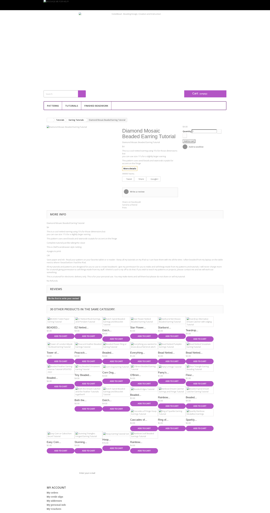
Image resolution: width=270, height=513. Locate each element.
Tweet (129, 179)
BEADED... (53, 327)
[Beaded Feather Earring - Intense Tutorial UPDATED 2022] (61, 369)
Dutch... (107, 330)
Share (141, 179)
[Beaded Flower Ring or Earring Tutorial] (116, 345)
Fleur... (190, 375)
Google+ (154, 179)
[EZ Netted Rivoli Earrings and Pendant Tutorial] (88, 320)
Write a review (137, 191)
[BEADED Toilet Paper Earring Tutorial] (61, 320)
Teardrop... (192, 330)
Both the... (81, 400)
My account (56, 487)
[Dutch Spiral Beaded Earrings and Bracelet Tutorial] (116, 322)
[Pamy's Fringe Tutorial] (172, 366)
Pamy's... (163, 372)
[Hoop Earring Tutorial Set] (116, 433)
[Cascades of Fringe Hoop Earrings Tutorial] (144, 412)
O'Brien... (135, 375)
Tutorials (71, 105)
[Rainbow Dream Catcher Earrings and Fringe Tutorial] (172, 390)
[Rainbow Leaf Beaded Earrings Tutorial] (144, 435)
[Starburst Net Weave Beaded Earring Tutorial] (172, 320)
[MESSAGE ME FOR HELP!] (135, 5)
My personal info (56, 504)
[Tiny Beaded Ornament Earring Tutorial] (88, 368)
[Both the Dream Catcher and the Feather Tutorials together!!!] (88, 391)
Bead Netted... (166, 352)
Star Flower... (138, 327)
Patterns (53, 105)
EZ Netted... (82, 327)
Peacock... (81, 352)
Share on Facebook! (131, 202)
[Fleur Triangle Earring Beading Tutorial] (200, 368)
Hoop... (106, 439)
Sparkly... (191, 419)
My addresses (54, 500)
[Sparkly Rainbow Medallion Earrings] (200, 412)
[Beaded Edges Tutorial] (144, 388)
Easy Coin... (54, 442)
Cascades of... (138, 419)
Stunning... (81, 442)
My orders (52, 492)
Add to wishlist (195, 146)
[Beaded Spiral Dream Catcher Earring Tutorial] (200, 390)
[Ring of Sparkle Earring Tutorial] (172, 412)
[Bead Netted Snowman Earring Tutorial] (200, 345)
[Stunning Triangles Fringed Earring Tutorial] (88, 435)
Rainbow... (164, 397)
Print (124, 207)
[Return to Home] (50, 120)
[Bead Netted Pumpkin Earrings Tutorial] (172, 345)
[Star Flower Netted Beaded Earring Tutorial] (144, 320)
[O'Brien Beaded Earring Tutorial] (144, 368)
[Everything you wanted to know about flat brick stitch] (144, 345)
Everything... (137, 352)
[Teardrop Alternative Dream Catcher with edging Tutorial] (200, 322)
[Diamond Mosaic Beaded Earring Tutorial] (67, 126)
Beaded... (107, 352)
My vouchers (54, 509)
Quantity (187, 131)
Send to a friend (129, 204)
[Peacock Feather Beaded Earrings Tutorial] (88, 345)
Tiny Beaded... (83, 375)
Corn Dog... (109, 372)
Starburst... (164, 327)
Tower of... (53, 352)
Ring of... (163, 419)
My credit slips (55, 496)
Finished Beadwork (96, 105)
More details (129, 168)
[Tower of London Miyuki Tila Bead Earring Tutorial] (61, 345)
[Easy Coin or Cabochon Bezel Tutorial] (61, 435)
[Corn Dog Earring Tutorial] (116, 366)
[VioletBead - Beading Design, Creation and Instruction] (135, 48)
